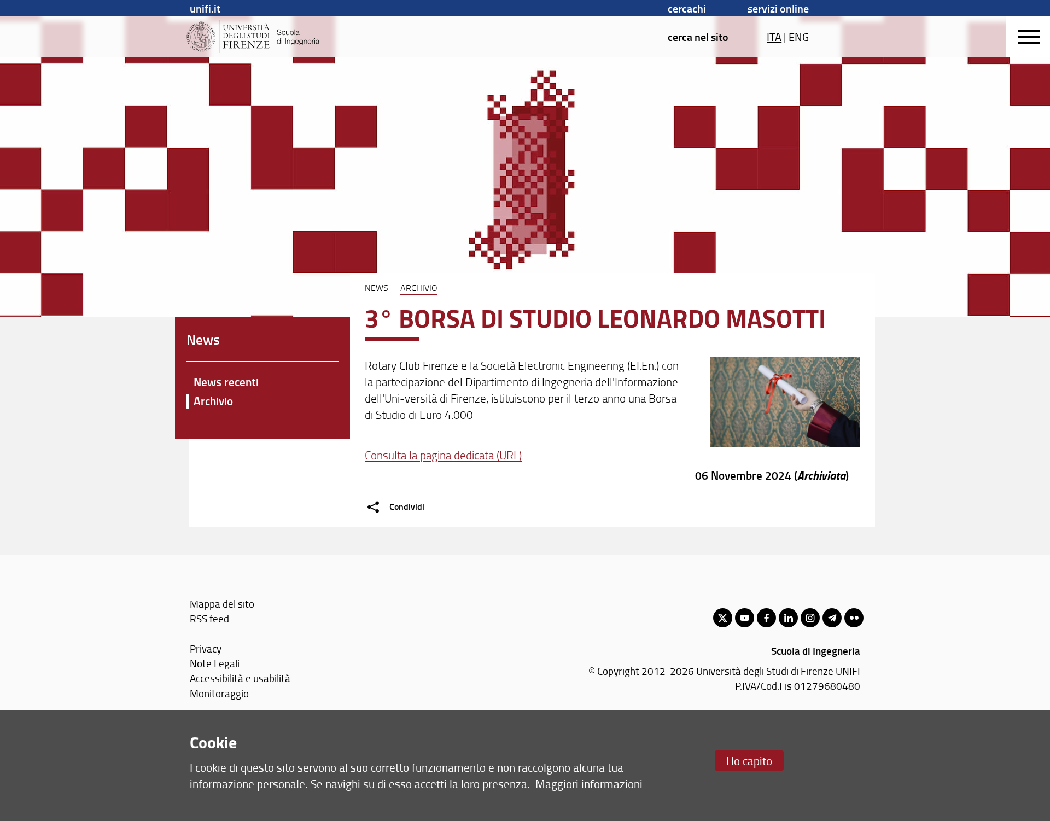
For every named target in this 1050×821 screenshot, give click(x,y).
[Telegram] (832, 617)
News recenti (226, 382)
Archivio (419, 288)
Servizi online (778, 8)
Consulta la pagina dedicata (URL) (443, 455)
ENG (799, 36)
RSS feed (209, 618)
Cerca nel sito (698, 36)
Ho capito (749, 760)
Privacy (205, 648)
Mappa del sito (222, 603)
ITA (774, 36)
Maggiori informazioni (589, 783)
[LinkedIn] (788, 617)
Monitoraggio (219, 693)
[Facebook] (766, 617)
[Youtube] (744, 617)
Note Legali (215, 663)
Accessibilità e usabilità (240, 678)
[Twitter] (722, 617)
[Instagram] (810, 617)
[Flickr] (854, 617)
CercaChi (687, 8)
